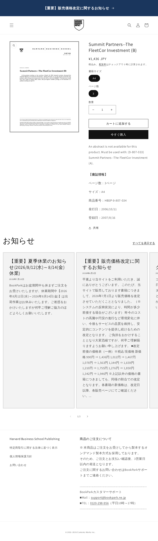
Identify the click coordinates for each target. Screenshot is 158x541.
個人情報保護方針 (21, 456)
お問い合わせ (18, 465)
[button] (11, 25)
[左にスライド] (70, 416)
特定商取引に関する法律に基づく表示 (33, 447)
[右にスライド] (87, 416)
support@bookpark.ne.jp (108, 497)
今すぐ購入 (118, 134)
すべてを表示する (144, 243)
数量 (91, 102)
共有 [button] (96, 228)
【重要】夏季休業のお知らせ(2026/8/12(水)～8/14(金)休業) (38, 267)
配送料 (102, 64)
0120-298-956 (99, 503)
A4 (94, 78)
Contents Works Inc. (86, 532)
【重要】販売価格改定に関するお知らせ (111, 264)
